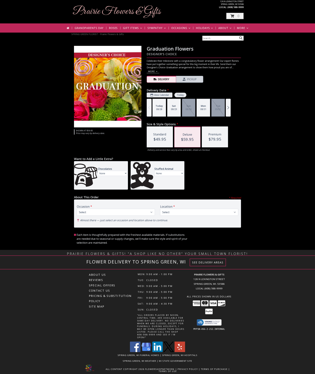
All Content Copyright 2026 (125, 369)
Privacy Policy (188, 369)
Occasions (179, 28)
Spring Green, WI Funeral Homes (138, 355)
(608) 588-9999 (235, 7)
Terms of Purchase (214, 369)
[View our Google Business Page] (146, 351)
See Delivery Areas (207, 262)
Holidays (203, 28)
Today (180, 94)
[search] (240, 38)
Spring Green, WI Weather (139, 360)
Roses (113, 28)
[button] (235, 16)
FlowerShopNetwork (160, 369)
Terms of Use (168, 371)
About (223, 28)
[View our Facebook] (135, 351)
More (241, 28)
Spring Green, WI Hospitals (179, 355)
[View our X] (168, 351)
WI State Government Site (175, 360)
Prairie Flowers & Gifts (117, 11)
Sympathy (154, 28)
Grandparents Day (89, 28)
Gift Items (131, 28)
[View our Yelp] (180, 351)
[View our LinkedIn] (157, 351)
